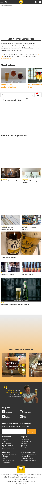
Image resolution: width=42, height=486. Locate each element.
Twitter (7, 417)
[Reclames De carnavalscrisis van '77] (10, 173)
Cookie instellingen (8, 449)
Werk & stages (6, 443)
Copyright (5, 457)
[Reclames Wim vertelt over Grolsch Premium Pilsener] (21, 290)
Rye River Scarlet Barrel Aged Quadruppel (28, 461)
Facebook (8, 412)
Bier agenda (25, 447)
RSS (24, 417)
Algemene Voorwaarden (9, 455)
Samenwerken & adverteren (7, 446)
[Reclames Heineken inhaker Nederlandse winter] (10, 220)
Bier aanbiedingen (26, 441)
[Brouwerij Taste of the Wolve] (10, 267)
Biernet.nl (10, 481)
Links (3, 458)
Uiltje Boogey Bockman (28, 455)
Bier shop (24, 445)
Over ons (5, 439)
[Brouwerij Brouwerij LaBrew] (31, 267)
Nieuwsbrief (6, 462)
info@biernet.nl (6, 58)
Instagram (27, 412)
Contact (4, 441)
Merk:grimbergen (7, 5)
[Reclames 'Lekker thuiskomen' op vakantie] (31, 173)
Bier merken (25, 439)
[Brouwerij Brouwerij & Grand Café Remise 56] (31, 220)
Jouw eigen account (8, 460)
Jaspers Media (30, 481)
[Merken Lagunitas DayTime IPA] (21, 243)
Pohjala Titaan (25, 457)
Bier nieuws (24, 443)
